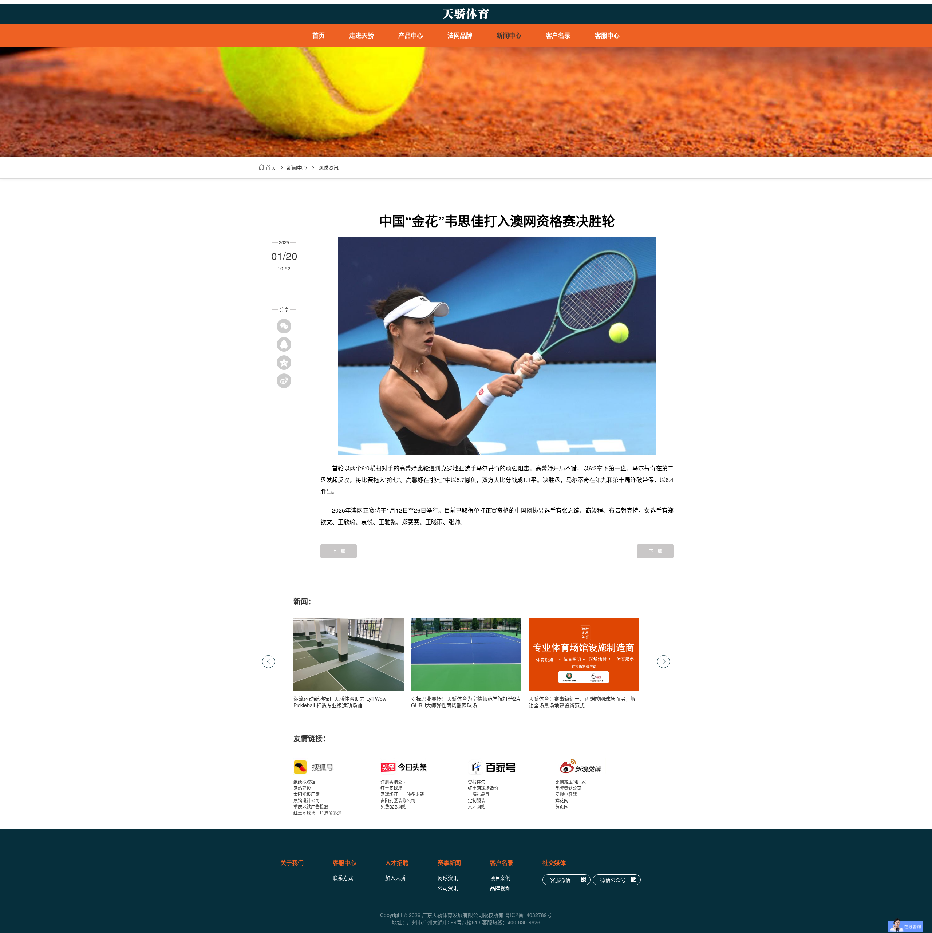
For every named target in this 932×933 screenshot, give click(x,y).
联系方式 (343, 877)
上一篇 (338, 551)
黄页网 (561, 806)
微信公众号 (613, 879)
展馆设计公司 (306, 800)
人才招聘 (396, 862)
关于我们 (292, 862)
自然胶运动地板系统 (419, 120)
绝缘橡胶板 (304, 782)
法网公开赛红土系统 (419, 54)
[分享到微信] (284, 326)
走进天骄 (361, 35)
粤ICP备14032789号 (528, 914)
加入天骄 (395, 877)
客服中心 (607, 35)
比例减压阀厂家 (570, 782)
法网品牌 (459, 35)
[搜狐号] (337, 767)
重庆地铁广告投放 (310, 806)
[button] (663, 661)
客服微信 (560, 879)
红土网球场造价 (483, 788)
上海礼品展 (479, 794)
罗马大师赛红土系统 (419, 65)
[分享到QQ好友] (284, 344)
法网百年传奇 (468, 65)
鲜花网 (561, 800)
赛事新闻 (449, 862)
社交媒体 (554, 862)
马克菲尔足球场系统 (419, 131)
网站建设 (302, 788)
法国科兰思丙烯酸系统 (419, 76)
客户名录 (558, 35)
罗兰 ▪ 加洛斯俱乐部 (468, 54)
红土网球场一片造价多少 (317, 813)
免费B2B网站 (393, 806)
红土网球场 (391, 788)
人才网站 (476, 806)
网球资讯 (328, 167)
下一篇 (655, 551)
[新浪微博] (599, 767)
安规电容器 (566, 794)
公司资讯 (448, 888)
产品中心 (410, 35)
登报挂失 (476, 782)
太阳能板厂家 (306, 794)
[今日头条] (424, 767)
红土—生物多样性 (468, 76)
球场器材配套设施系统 (419, 98)
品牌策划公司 (568, 788)
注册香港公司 (393, 782)
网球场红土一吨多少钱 (402, 794)
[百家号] (511, 767)
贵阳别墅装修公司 (397, 800)
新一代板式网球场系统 (419, 109)
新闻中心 (509, 35)
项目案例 (500, 877)
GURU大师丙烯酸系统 (419, 87)
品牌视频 (500, 888)
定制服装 (476, 800)
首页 (318, 35)
